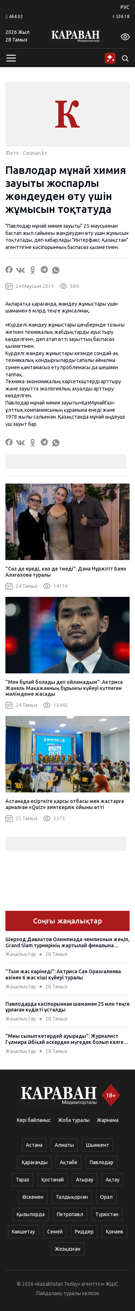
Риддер (84, 1231)
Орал (106, 1197)
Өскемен (33, 1197)
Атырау (84, 1180)
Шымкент (97, 1145)
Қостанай (52, 1180)
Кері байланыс (34, 1120)
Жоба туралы (74, 1120)
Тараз (22, 1180)
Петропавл (70, 1214)
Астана (34, 1145)
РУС (125, 7)
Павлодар (101, 1162)
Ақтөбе (68, 1162)
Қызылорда (31, 1214)
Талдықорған (72, 1197)
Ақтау (112, 1180)
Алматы (64, 1145)
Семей (55, 1231)
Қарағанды (35, 1162)
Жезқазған (67, 1249)
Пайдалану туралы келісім (67, 1293)
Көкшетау (23, 1231)
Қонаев (114, 1231)
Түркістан (106, 1214)
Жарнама (107, 1120)
